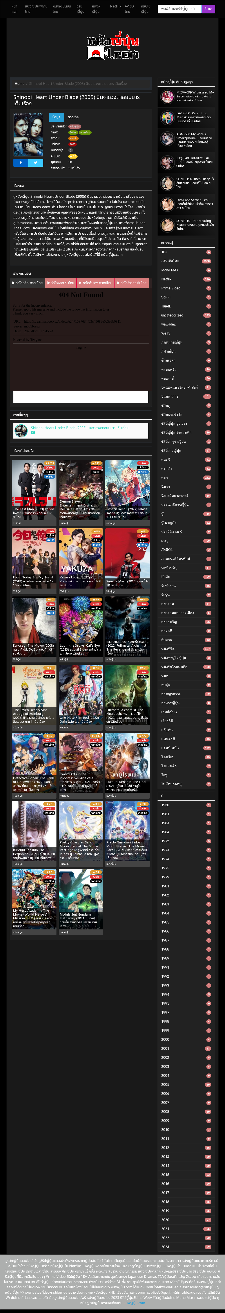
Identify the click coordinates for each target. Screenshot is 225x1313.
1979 (185, 877)
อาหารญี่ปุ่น (185, 703)
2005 (72, 144)
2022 (185, 1238)
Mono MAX (185, 270)
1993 (185, 985)
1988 (185, 949)
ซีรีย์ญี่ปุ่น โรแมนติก (185, 432)
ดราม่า (185, 468)
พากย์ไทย (85, 132)
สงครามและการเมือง (185, 613)
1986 (185, 931)
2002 (185, 1057)
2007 (185, 1103)
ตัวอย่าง (73, 117)
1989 (185, 958)
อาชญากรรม (185, 694)
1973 (185, 850)
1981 (185, 886)
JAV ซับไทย (185, 261)
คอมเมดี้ (185, 378)
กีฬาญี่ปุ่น (185, 351)
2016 (185, 1184)
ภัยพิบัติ (185, 550)
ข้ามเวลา (185, 360)
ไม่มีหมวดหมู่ (185, 784)
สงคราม (185, 604)
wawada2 (185, 324)
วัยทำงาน (185, 586)
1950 (185, 805)
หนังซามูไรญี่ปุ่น (185, 658)
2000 (185, 1039)
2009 (185, 1121)
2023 (185, 1247)
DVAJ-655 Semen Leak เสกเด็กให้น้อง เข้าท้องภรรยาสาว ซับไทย (194, 203)
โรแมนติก (185, 766)
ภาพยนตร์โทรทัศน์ (185, 559)
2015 (185, 1175)
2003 (185, 1066)
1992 (185, 976)
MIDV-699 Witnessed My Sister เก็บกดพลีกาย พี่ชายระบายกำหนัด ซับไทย (195, 96)
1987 (185, 940)
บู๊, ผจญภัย (185, 523)
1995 (185, 1003)
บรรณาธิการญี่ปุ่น (185, 505)
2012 (185, 1148)
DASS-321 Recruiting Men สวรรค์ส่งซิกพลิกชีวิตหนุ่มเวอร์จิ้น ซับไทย (193, 117)
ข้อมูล (56, 117)
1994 (185, 994)
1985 (185, 922)
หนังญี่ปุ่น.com (134, 1303)
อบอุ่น (185, 685)
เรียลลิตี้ (185, 721)
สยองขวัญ (185, 622)
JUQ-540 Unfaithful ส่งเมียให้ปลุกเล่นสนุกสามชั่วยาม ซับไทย (194, 162)
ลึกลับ (185, 577)
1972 (185, 841)
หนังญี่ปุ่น (75, 126)
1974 (185, 859)
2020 (185, 1220)
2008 (185, 1112)
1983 (185, 904)
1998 (185, 1021)
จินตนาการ (185, 396)
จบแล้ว (73, 138)
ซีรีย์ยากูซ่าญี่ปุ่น (185, 441)
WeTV (185, 333)
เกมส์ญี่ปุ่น (185, 712)
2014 (185, 1166)
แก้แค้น (185, 730)
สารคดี (185, 631)
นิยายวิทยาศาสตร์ (185, 496)
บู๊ (70, 150)
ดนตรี (185, 459)
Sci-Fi (185, 297)
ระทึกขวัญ (185, 568)
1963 (185, 823)
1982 (185, 895)
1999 (185, 1030)
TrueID (185, 306)
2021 (185, 1229)
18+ (185, 252)
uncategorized (185, 315)
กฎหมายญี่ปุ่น (185, 342)
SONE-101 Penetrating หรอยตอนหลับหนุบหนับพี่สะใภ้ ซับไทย (195, 224)
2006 (185, 1094)
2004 (185, 1075)
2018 (185, 1202)
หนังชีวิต (185, 649)
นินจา (185, 487)
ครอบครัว (185, 369)
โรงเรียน (185, 757)
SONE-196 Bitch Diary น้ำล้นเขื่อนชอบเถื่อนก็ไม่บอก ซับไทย (195, 183)
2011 (185, 1139)
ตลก (185, 477)
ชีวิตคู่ (185, 405)
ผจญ (185, 541)
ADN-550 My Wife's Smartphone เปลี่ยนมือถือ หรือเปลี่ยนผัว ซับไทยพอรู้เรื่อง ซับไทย (194, 140)
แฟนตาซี (185, 739)
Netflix (185, 279)
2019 (185, 1211)
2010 (185, 1130)
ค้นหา (208, 9)
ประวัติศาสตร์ (185, 532)
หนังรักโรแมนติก (185, 667)
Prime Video (185, 288)
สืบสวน (185, 640)
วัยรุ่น (185, 595)
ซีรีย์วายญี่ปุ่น (185, 450)
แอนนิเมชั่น (185, 748)
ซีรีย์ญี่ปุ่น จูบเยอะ (185, 423)
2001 (185, 1048)
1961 (185, 814)
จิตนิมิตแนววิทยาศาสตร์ (185, 387)
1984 (185, 913)
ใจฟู (185, 775)
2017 (185, 1193)
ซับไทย (73, 132)
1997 (185, 1012)
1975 (185, 868)
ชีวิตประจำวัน (185, 414)
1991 (185, 967)
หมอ (185, 676)
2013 (185, 1157)
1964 (185, 832)
